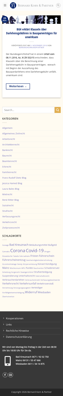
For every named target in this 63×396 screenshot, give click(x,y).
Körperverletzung (30, 264)
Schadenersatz (51, 267)
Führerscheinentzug (14, 260)
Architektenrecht (10, 144)
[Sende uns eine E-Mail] (10, 374)
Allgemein (7, 127)
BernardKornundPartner (31, 47)
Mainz (5, 268)
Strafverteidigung (43, 271)
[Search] (58, 5)
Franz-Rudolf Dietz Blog (14, 177)
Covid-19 (35, 250)
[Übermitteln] (58, 110)
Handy (19, 264)
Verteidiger (37, 287)
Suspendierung (10, 275)
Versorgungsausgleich (22, 288)
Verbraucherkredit (32, 280)
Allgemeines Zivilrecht (13, 133)
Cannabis (6, 251)
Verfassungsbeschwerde (50, 280)
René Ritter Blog (10, 199)
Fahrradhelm (24, 256)
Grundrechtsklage (9, 264)
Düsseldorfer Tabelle (10, 256)
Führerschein (46, 256)
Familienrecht (9, 172)
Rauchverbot (38, 268)
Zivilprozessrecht (11, 227)
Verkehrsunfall (27, 283)
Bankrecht (7, 150)
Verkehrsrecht (9, 222)
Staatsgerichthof (26, 272)
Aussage (5, 245)
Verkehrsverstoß (45, 283)
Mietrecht (7, 194)
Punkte (29, 267)
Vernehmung (7, 288)
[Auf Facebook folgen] (5, 374)
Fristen (34, 256)
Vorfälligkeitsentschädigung (13, 293)
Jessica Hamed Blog (12, 183)
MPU (23, 268)
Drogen (47, 251)
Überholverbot (8, 297)
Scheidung (6, 272)
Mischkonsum (15, 268)
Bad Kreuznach (19, 244)
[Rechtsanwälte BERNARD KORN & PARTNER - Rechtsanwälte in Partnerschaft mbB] (32, 5)
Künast (41, 263)
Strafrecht (7, 210)
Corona (17, 250)
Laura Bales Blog (10, 188)
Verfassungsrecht (11, 216)
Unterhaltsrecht (27, 275)
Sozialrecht (8, 205)
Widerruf (31, 292)
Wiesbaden (44, 292)
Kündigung (51, 263)
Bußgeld (52, 244)
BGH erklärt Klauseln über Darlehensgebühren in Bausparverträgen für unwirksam (31, 33)
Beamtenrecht (9, 161)
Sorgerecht (15, 272)
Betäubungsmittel (38, 244)
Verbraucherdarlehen (13, 279)
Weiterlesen (18, 86)
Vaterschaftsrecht (42, 276)
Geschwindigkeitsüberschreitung (39, 260)
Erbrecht (6, 166)
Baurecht (7, 155)
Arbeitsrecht (8, 139)
